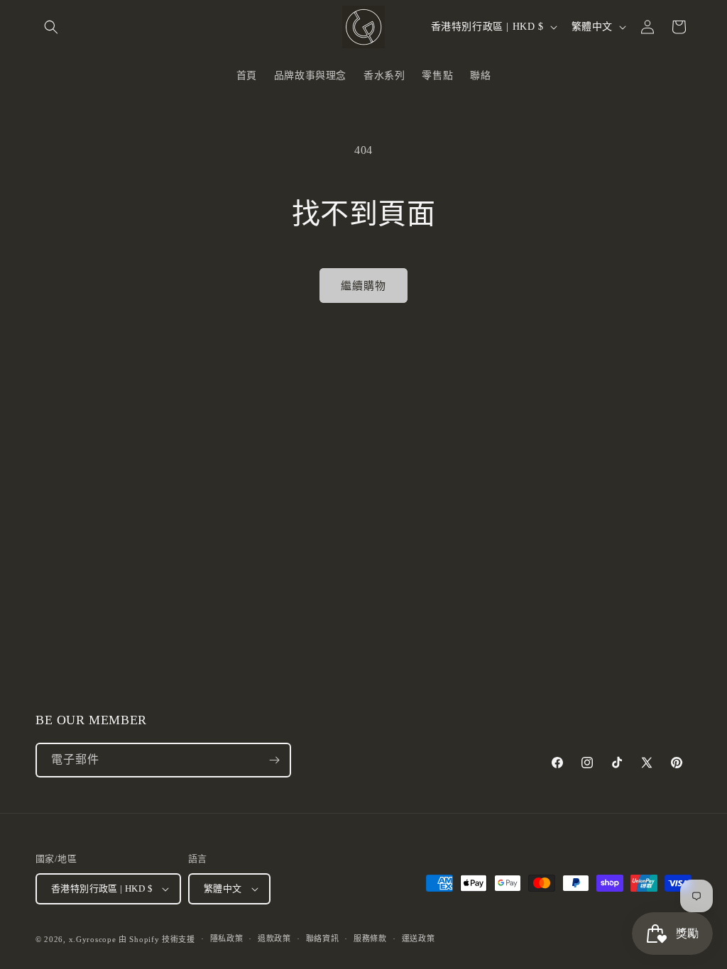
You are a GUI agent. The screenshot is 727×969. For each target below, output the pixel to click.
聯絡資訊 (322, 938)
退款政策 (274, 938)
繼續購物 (363, 286)
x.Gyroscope (92, 939)
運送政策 (418, 938)
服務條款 (370, 938)
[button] (51, 27)
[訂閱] (274, 760)
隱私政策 (227, 938)
